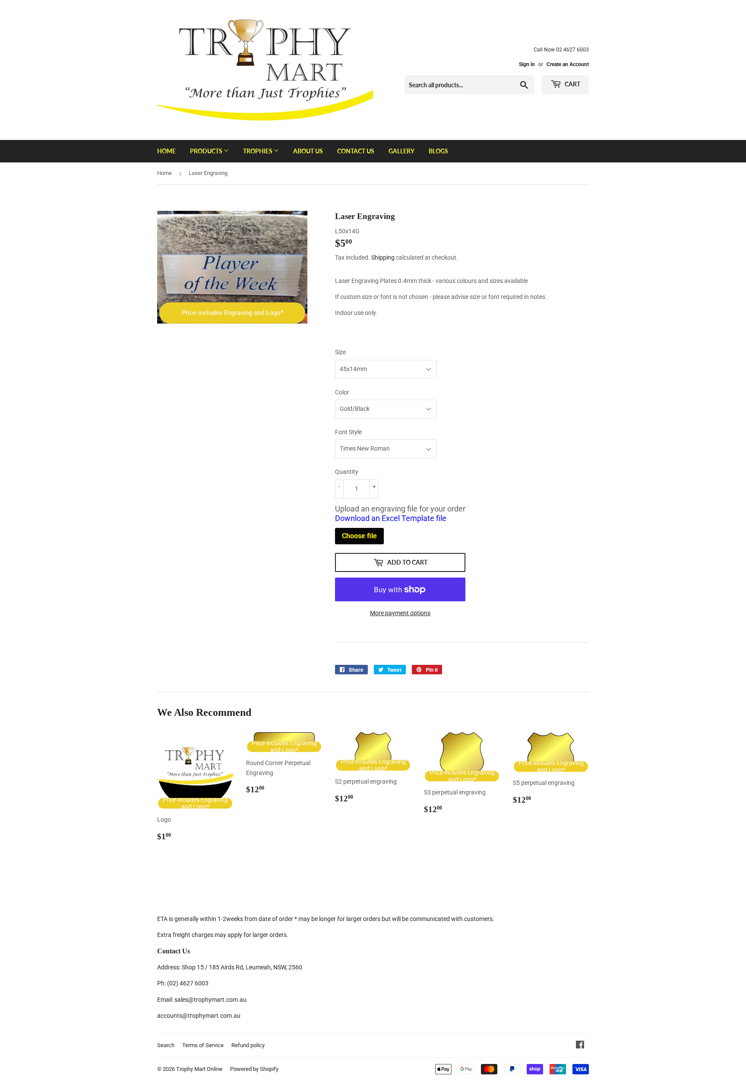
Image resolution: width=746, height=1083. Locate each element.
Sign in (527, 64)
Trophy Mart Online (199, 1069)
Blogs (438, 151)
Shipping (383, 257)
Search (165, 1045)
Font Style (348, 432)
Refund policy (248, 1045)
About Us (308, 151)
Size (340, 352)
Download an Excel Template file (390, 518)
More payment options (400, 613)
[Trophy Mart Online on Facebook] (580, 1045)
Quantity (346, 471)
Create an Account (568, 64)
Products (207, 151)
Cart (571, 84)
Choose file (359, 536)
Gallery (401, 151)
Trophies (258, 151)
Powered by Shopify (254, 1069)
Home (166, 151)
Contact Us (355, 151)
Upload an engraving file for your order (400, 513)
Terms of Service (203, 1045)
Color (342, 392)
